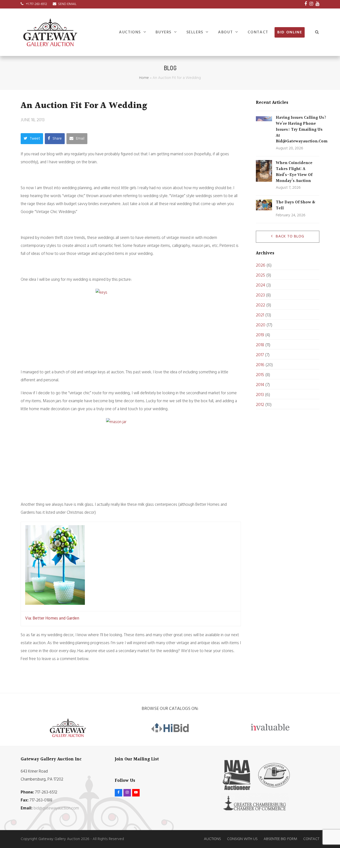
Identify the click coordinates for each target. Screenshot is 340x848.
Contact (311, 839)
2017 (260, 355)
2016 (260, 365)
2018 (260, 345)
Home (144, 78)
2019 (260, 335)
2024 (260, 285)
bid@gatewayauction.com (56, 808)
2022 (260, 305)
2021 (260, 315)
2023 (260, 295)
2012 (260, 404)
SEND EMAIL (67, 4)
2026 (260, 265)
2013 (260, 394)
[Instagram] (311, 4)
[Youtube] (317, 4)
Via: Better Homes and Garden (52, 618)
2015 (260, 375)
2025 (260, 275)
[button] (317, 32)
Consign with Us (242, 839)
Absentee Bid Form (280, 839)
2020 (260, 325)
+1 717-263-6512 (36, 4)
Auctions (212, 839)
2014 (260, 385)
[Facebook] (305, 4)
